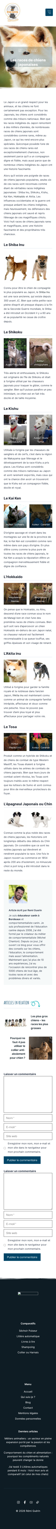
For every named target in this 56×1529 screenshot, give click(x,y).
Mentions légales (28, 1413)
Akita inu (18, 695)
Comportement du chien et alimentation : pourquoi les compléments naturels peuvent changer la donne (28, 1456)
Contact (28, 1407)
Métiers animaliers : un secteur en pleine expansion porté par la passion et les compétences (28, 1442)
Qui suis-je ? (28, 1396)
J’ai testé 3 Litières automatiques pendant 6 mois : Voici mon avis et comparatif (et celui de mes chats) (28, 1470)
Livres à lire (28, 1341)
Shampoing (28, 1347)
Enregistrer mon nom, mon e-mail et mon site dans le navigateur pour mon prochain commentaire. (29, 1147)
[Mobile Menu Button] (49, 12)
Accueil (28, 1391)
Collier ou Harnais (28, 1352)
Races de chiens (28, 50)
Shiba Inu (44, 292)
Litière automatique (28, 1336)
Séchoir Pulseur (28, 1330)
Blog (28, 1402)
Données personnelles (28, 1418)
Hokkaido (19, 196)
